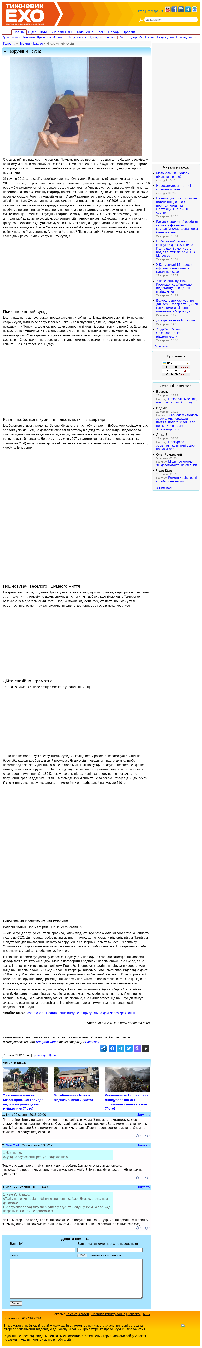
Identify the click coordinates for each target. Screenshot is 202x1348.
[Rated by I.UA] (189, 1329)
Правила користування (108, 1314)
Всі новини (161, 346)
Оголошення (84, 32)
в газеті (83, 1314)
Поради (114, 32)
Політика (28, 37)
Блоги (100, 32)
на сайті (72, 1314)
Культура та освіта (102, 37)
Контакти (134, 1314)
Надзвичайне (77, 37)
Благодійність (186, 37)
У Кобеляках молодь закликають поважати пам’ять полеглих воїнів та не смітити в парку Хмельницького (177, 422)
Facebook (92, 1042)
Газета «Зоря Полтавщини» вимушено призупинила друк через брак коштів (81, 1013)
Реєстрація (155, 11)
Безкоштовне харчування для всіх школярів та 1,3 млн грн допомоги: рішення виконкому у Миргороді (177, 306)
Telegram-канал (47, 1042)
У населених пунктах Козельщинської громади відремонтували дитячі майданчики (174, 286)
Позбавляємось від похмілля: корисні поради (176, 400)
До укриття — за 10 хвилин (175, 320)
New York (13, 1145)
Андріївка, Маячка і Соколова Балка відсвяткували (170, 333)
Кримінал (44, 37)
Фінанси (59, 37)
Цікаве (150, 37)
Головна (9, 43)
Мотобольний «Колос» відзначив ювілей (172, 174)
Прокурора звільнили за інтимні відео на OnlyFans (175, 445)
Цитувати (144, 1114)
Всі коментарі (163, 487)
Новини (19, 32)
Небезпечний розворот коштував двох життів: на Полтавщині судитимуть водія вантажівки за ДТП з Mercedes (175, 248)
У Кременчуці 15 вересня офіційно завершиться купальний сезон (174, 268)
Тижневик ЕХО (61, 32)
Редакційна (165, 37)
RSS (146, 1314)
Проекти (129, 32)
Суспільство (11, 37)
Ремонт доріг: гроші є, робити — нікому (176, 479)
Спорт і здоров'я (131, 37)
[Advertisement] (76, 273)
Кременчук (40, 1055)
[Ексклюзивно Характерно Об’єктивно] (25, 13)
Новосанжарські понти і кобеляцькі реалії (173, 187)
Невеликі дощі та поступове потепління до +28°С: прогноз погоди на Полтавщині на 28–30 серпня (176, 205)
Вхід (141, 11)
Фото (43, 32)
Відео (32, 32)
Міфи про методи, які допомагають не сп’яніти (176, 463)
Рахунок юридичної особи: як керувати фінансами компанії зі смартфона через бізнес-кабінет (177, 227)
